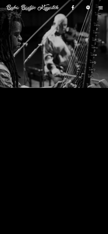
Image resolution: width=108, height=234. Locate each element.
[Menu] (100, 7)
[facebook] (73, 8)
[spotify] (88, 8)
